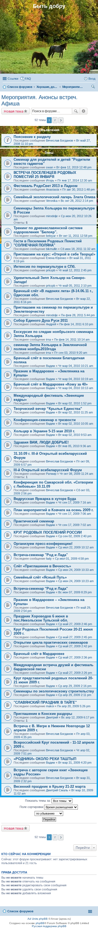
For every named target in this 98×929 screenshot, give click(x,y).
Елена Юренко (56, 258)
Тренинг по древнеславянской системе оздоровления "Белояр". (48, 230)
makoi (50, 706)
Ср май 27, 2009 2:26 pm (75, 672)
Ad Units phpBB (37, 918)
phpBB (40, 923)
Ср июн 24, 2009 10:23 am (76, 581)
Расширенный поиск (83, 111)
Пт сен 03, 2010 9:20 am (70, 352)
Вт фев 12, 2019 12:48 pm (73, 167)
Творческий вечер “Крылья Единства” (48, 409)
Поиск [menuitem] (93, 87)
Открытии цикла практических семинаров (51, 642)
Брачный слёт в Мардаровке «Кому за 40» (51, 384)
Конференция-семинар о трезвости (45, 420)
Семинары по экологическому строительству (54, 691)
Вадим (50, 365)
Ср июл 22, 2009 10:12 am (76, 547)
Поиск (76, 111)
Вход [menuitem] (91, 78)
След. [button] (60, 120)
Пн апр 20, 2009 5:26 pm (73, 706)
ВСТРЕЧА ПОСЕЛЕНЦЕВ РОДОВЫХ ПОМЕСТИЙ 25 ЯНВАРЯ (45, 175)
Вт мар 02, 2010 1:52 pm (74, 403)
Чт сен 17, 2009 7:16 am (74, 502)
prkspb (50, 270)
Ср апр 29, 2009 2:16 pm (74, 686)
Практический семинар (34, 521)
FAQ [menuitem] (28, 78)
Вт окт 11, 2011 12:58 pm (75, 235)
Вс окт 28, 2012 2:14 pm (77, 200)
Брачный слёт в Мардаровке (39, 654)
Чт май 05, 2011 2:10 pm (75, 285)
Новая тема (13, 111)
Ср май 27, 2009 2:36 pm (75, 657)
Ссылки (13, 78)
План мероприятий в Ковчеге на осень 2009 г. (54, 510)
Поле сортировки (32, 807)
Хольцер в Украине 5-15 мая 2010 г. (44, 431)
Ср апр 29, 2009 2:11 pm (74, 695)
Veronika (51, 200)
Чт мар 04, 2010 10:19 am (75, 379)
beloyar (51, 235)
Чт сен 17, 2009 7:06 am (74, 513)
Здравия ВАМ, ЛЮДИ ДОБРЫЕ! (41, 442)
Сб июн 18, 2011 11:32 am (77, 249)
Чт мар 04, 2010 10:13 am (75, 388)
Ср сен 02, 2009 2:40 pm (74, 536)
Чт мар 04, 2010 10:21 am (75, 365)
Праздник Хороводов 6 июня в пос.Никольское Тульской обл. (41, 618)
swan (49, 167)
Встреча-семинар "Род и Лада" (41, 555)
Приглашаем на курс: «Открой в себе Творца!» (54, 254)
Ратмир (51, 473)
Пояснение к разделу (32, 137)
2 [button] (55, 120)
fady (49, 558)
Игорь (50, 180)
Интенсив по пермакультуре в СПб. (45, 266)
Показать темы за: (38, 800)
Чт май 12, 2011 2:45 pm (75, 270)
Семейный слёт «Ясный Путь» (40, 577)
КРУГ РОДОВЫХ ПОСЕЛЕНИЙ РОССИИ (48, 532)
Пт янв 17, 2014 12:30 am (74, 180)
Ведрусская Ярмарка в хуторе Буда (45, 499)
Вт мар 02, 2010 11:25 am (75, 412)
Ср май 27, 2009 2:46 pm (75, 624)
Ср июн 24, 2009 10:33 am (76, 569)
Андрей (51, 324)
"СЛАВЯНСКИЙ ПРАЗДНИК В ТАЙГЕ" (45, 702)
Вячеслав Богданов (59, 140)
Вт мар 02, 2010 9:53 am (74, 434)
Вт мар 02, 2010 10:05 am (75, 423)
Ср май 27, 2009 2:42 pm (75, 646)
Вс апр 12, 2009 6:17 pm (77, 717)
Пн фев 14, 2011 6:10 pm (76, 324)
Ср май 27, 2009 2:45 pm (75, 637)
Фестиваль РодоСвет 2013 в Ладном (46, 186)
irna (48, 339)
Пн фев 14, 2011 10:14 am (72, 339)
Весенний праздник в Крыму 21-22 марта (49, 786)
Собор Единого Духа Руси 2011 (41, 320)
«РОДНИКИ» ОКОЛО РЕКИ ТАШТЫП (45, 759)
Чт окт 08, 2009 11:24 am (76, 473)
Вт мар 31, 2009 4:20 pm (74, 762)
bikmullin (51, 249)
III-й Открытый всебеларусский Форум (48, 470)
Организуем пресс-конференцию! (43, 544)
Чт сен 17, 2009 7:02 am (74, 525)
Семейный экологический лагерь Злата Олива (54, 197)
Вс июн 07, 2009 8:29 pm (75, 592)
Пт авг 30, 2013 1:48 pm (78, 189)
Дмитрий (52, 717)
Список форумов (20, 911)
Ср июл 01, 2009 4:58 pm (72, 558)
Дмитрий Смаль (57, 790)
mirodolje (52, 216)
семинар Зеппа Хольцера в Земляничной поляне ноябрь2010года (50, 347)
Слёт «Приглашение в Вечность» (42, 566)
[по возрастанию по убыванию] (49, 813)
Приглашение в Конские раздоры (43, 714)
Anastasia (52, 189)
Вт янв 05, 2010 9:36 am (74, 446)
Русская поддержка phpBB (49, 926)
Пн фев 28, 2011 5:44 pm (78, 315)
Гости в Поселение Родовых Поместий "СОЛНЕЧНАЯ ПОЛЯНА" (48, 243)
